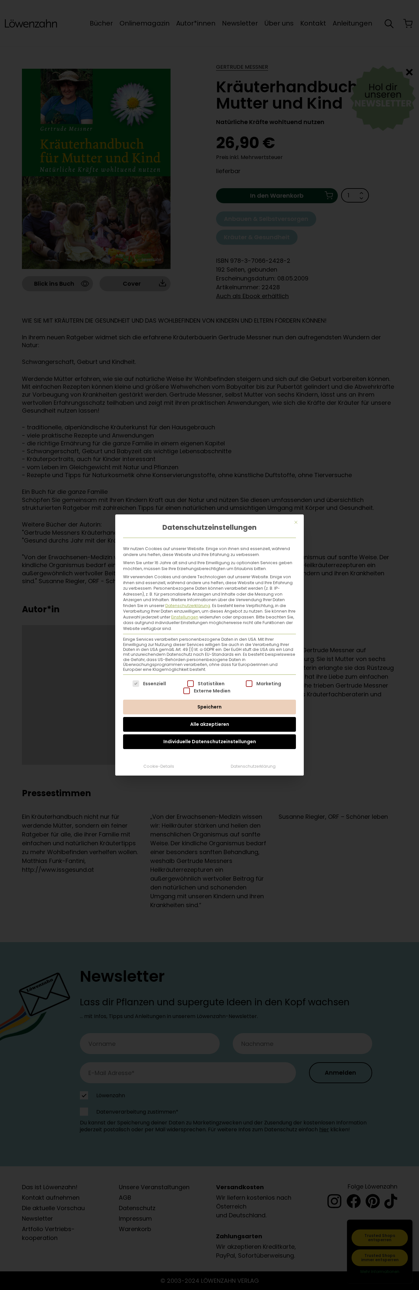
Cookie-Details (158, 766)
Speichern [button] (209, 707)
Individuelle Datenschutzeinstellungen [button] (209, 741)
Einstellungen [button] (184, 617)
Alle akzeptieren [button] (209, 724)
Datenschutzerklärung (187, 605)
